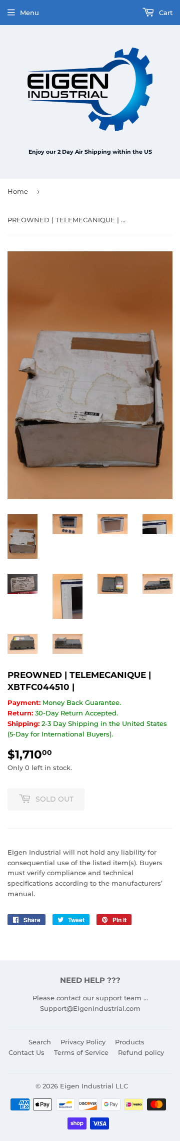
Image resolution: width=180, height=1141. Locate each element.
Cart (164, 13)
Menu (29, 13)
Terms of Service (81, 1052)
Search (39, 1042)
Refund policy (141, 1052)
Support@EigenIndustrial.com (90, 1008)
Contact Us (26, 1052)
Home (18, 191)
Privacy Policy (83, 1042)
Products (129, 1042)
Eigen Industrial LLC (94, 1086)
